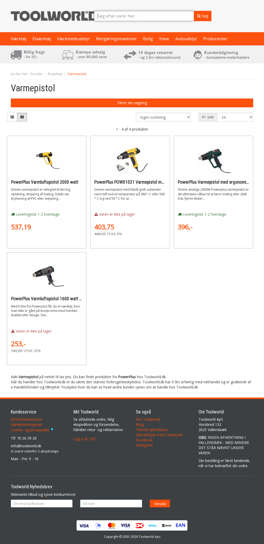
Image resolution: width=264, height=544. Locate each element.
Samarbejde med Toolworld (159, 434)
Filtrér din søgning (132, 102)
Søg (204, 15)
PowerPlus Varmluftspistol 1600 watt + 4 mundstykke (59, 298)
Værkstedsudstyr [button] (73, 39)
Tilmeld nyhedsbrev (152, 429)
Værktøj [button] (18, 39)
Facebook (144, 439)
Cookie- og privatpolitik (30, 429)
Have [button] (164, 39)
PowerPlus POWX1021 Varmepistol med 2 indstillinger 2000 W (150, 182)
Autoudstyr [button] (186, 39)
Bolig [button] (148, 39)
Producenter (215, 39)
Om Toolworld (148, 419)
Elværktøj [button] (41, 39)
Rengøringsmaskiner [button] (116, 39)
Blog (140, 424)
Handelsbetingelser (27, 424)
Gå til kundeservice (26, 419)
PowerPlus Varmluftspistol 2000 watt (44, 182)
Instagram (144, 445)
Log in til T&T (84, 438)
